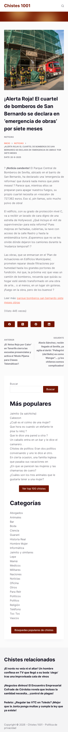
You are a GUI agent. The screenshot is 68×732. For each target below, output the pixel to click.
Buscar (14, 383)
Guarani (14, 534)
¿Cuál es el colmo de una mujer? (30, 422)
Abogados (16, 513)
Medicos (15, 565)
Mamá (13, 561)
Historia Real (18, 539)
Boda (13, 526)
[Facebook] (9, 324)
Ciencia (14, 530)
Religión (15, 605)
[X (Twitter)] (22, 324)
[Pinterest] (36, 324)
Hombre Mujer (19, 543)
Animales (15, 517)
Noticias (9, 137)
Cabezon (15, 417)
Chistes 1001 (17, 5)
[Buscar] (62, 6)
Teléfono (15, 609)
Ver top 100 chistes (34, 488)
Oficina (14, 583)
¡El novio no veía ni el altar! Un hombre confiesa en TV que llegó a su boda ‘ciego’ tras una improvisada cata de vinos (31, 672)
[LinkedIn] (49, 324)
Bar (12, 521)
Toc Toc (15, 613)
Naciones (15, 574)
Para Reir (15, 591)
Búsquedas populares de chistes (34, 630)
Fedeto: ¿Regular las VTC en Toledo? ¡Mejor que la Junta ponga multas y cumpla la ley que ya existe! (33, 706)
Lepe (13, 556)
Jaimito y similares (21, 552)
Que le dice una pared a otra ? (29, 435)
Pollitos (14, 600)
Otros (13, 587)
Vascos (14, 618)
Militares (15, 569)
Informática (17, 548)
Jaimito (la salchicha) (23, 413)
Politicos (15, 596)
